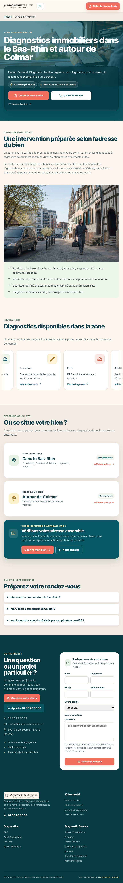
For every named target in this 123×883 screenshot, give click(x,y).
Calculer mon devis (105, 6)
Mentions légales (73, 861)
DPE (6, 832)
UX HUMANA (104, 877)
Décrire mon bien (35, 549)
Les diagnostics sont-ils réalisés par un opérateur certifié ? (47, 620)
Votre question (73, 717)
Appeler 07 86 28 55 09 (26, 708)
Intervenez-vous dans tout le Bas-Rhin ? (35, 597)
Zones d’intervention (75, 832)
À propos (69, 837)
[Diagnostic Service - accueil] (18, 6)
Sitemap (115, 877)
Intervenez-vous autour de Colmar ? (32, 608)
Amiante (8, 841)
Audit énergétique (13, 837)
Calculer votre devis (24, 698)
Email (68, 687)
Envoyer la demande (91, 761)
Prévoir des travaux (74, 814)
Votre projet (71, 701)
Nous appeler (71, 549)
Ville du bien (97, 687)
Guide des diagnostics (76, 846)
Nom (67, 673)
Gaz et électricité (12, 846)
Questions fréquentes (76, 856)
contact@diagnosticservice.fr (26, 724)
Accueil (8, 16)
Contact (69, 851)
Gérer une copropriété (76, 810)
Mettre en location (74, 805)
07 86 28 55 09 (73, 95)
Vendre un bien (72, 800)
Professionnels (72, 841)
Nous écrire (19, 104)
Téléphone (96, 673)
